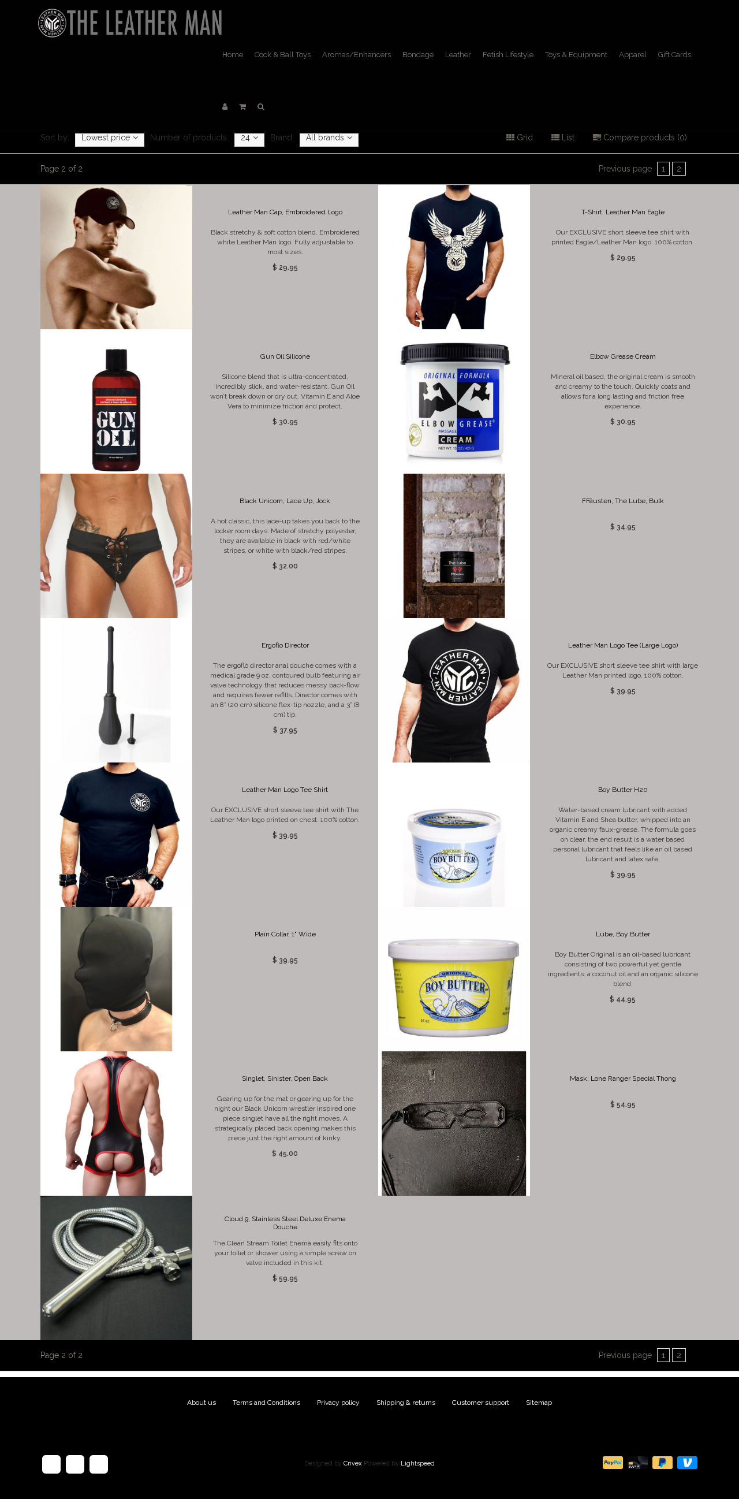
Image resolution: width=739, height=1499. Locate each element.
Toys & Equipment (576, 54)
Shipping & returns (405, 1402)
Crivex (353, 1463)
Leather (458, 54)
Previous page (625, 168)
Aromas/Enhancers (356, 54)
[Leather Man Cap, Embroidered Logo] (116, 257)
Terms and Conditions (266, 1402)
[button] (242, 107)
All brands (325, 137)
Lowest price (105, 137)
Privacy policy (338, 1402)
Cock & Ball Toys (283, 54)
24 (245, 137)
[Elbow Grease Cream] (454, 401)
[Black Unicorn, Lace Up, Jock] (116, 546)
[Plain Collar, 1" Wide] (116, 979)
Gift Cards (674, 54)
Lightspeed (418, 1463)
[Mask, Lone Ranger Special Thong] (454, 1123)
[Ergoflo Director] (116, 690)
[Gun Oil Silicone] (116, 401)
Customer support (480, 1402)
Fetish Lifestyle (508, 54)
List (566, 137)
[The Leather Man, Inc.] (132, 14)
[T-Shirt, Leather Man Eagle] (454, 257)
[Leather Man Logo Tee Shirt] (116, 835)
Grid (523, 137)
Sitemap (539, 1402)
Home (232, 54)
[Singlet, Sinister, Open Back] (116, 1123)
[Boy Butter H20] (454, 835)
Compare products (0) (644, 137)
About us (201, 1402)
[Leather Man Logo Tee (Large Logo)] (454, 690)
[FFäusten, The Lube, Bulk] (454, 546)
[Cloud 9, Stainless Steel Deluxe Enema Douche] (116, 1268)
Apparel (633, 54)
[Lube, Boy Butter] (454, 979)
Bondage (418, 54)
